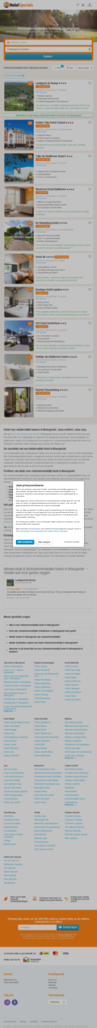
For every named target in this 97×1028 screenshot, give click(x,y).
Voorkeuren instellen (71, 542)
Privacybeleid (24, 531)
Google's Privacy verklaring (57, 531)
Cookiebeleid (39, 531)
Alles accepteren (25, 542)
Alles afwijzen (44, 542)
